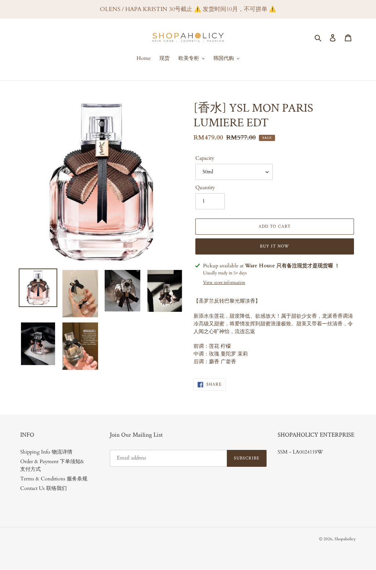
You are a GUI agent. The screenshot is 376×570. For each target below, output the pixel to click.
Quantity (205, 187)
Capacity (204, 158)
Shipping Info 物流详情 (46, 451)
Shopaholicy (345, 539)
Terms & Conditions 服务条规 (53, 478)
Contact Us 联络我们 (43, 488)
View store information (224, 282)
